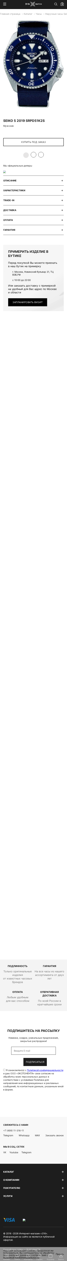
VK (4, 1152)
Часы (39, 13)
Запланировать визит (28, 302)
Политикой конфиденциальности (45, 1070)
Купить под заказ (33, 142)
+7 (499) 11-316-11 (13, 1130)
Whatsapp (24, 1135)
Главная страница (10, 13)
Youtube (13, 1152)
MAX (37, 1135)
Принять (60, 1254)
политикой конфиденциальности (21, 1257)
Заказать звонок (54, 1135)
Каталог (28, 13)
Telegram (8, 1135)
